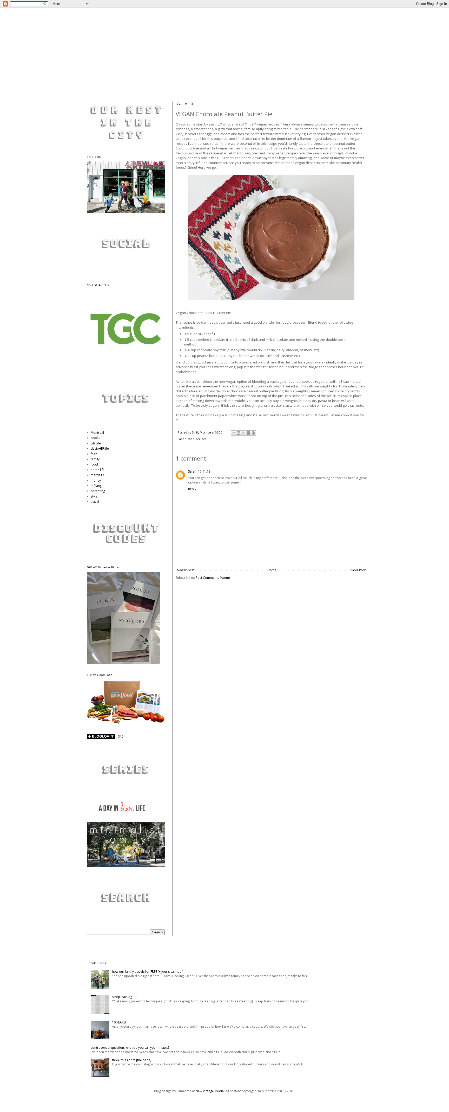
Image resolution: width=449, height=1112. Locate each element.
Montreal (97, 432)
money (96, 480)
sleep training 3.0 (124, 997)
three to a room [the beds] (131, 1060)
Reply (192, 489)
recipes (201, 439)
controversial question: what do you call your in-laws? (130, 1047)
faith (94, 454)
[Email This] (233, 433)
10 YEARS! (119, 1022)
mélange (97, 485)
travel (95, 501)
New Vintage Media (210, 1091)
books (95, 438)
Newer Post (185, 570)
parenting (98, 491)
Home (271, 570)
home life (97, 470)
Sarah (192, 471)
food (191, 439)
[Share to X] (243, 433)
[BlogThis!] (238, 433)
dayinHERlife (100, 448)
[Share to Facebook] (248, 433)
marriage (97, 475)
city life (96, 443)
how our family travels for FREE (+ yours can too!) (147, 971)
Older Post (358, 570)
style (94, 496)
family (95, 459)
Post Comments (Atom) (213, 577)
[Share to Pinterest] (253, 433)
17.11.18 (204, 471)
